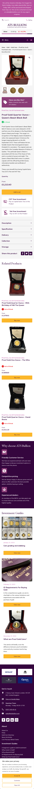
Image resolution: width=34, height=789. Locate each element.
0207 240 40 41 (11, 709)
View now (17, 553)
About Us (5, 730)
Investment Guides (9, 743)
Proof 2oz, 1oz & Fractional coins (13, 110)
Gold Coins (14, 47)
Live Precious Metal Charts (10, 739)
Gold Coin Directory (8, 735)
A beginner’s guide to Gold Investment (14, 748)
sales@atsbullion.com (12, 713)
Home (3, 47)
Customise (17, 780)
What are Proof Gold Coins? (11, 757)
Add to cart (17, 192)
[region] (17, 773)
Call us (30, 20)
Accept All (17, 776)
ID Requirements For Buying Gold (12, 754)
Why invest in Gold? (8, 750)
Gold (8, 47)
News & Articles (7, 737)
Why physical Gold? (8, 752)
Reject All (17, 785)
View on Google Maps (13, 699)
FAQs (3, 733)
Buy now (17, 320)
